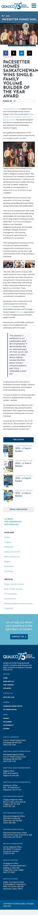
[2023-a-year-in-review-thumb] (8, 475)
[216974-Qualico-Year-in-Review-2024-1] (8, 460)
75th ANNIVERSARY (13, 521)
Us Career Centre (10, 709)
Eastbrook (9, 306)
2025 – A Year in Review (23, 450)
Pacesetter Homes (12, 109)
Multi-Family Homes (13, 589)
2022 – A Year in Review (23, 494)
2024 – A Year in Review (23, 464)
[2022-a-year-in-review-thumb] (8, 490)
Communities (10, 594)
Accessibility (8, 725)
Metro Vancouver (12, 556)
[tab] (18, 439)
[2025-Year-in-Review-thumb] (8, 445)
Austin (7, 537)
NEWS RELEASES (11, 524)
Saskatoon (9, 566)
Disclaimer (7, 722)
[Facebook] (5, 53)
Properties (8, 608)
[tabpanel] (19, 474)
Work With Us (8, 681)
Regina (7, 561)
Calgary (8, 542)
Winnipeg (8, 571)
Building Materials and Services (18, 603)
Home (5, 678)
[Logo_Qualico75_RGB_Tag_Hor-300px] (15, 3)
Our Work (7, 688)
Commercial (10, 598)
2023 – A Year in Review (23, 479)
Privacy (6, 718)
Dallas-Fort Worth (12, 552)
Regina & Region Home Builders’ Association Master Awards (18, 117)
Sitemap (6, 728)
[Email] (29, 53)
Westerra (19, 312)
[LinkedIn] (21, 53)
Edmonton (9, 547)
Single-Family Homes (14, 584)
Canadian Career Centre (12, 706)
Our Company (8, 685)
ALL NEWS (8, 519)
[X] (13, 53)
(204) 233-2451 (8, 697)
